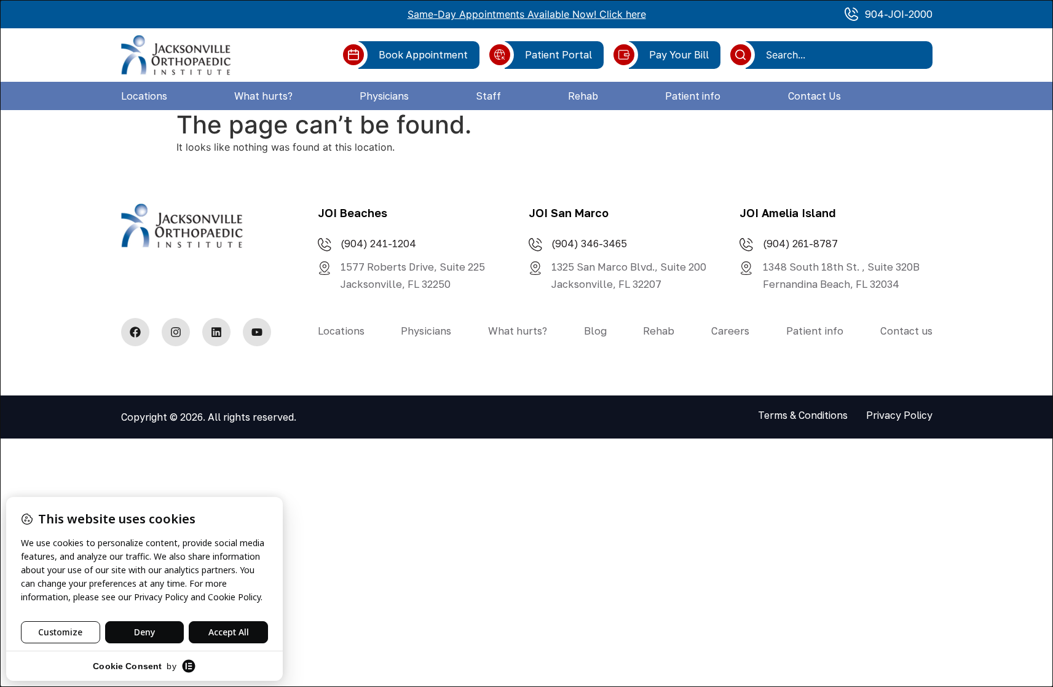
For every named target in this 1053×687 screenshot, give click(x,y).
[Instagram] (176, 332)
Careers (730, 331)
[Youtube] (257, 332)
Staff (488, 96)
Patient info (692, 96)
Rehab (583, 96)
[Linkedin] (216, 332)
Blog (595, 331)
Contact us (906, 331)
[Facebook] (135, 332)
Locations (144, 96)
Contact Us (814, 96)
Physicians (384, 96)
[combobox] (843, 54)
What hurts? (263, 96)
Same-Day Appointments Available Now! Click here (527, 14)
